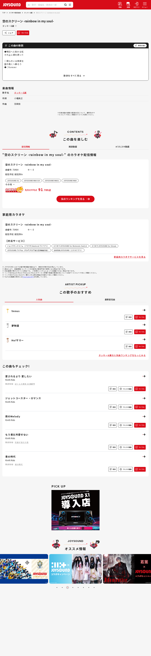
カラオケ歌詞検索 (15, 13)
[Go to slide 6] (83, 587)
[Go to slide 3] (67, 587)
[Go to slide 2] (62, 587)
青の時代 (19, 464)
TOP (3, 13)
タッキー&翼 (28, 13)
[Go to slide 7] (88, 587)
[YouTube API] (28, 277)
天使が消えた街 (21, 442)
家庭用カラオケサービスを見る (130, 256)
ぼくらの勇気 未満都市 (25, 384)
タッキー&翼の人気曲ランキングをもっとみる (122, 355)
